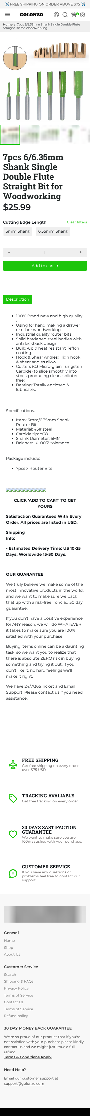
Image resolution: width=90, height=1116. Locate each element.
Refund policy (16, 1016)
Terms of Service (18, 995)
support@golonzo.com (24, 1084)
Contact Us (14, 1002)
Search (10, 975)
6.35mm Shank (53, 231)
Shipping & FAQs (19, 981)
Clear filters (77, 222)
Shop (8, 948)
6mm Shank (18, 231)
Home (7, 24)
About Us (12, 954)
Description (17, 299)
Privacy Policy (16, 988)
